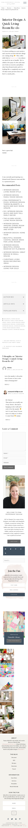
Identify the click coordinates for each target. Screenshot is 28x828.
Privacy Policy (21, 824)
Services (14, 781)
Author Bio (9, 297)
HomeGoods (14, 58)
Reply (7, 384)
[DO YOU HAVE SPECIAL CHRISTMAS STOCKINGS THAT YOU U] (7, 712)
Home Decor (17, 8)
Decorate (9, 8)
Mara (11, 825)
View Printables (14, 640)
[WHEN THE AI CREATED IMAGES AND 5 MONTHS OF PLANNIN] (7, 698)
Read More (14, 541)
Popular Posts (10, 311)
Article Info (9, 304)
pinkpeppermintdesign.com (9, 744)
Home (3, 8)
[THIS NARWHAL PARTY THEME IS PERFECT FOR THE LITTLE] (7, 670)
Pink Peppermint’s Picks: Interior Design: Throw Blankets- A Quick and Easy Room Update (14, 204)
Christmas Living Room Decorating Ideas (12, 261)
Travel (14, 769)
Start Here (14, 778)
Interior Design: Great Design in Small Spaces (14, 254)
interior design (19, 326)
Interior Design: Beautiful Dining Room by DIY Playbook (14, 247)
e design (7, 320)
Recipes (14, 763)
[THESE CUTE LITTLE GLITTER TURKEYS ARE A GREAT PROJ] (7, 684)
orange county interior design (13, 329)
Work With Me (14, 787)
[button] (24, 3)
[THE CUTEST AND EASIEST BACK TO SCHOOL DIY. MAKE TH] (7, 656)
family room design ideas (16, 322)
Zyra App (24, 825)
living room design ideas (11, 327)
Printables (14, 784)
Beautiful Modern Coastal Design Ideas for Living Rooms (14, 240)
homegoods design (8, 324)
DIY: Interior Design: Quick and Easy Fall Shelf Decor (13, 213)
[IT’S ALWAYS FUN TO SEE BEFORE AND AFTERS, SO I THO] (7, 726)
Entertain (14, 766)
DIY (14, 760)
